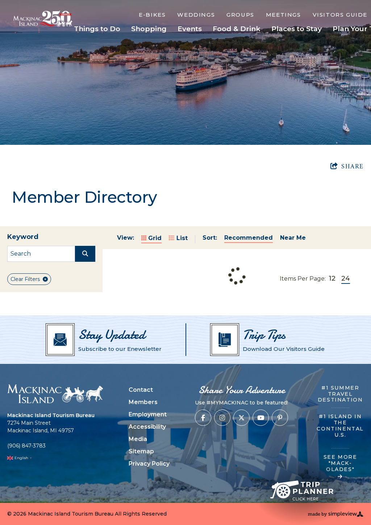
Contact (141, 389)
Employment (148, 414)
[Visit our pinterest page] (280, 418)
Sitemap (141, 451)
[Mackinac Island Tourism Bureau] (55, 393)
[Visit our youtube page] (261, 418)
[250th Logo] (45, 18)
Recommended (248, 237)
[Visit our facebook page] (203, 418)
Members (143, 402)
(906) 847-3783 (26, 445)
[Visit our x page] (241, 418)
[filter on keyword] (85, 254)
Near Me (293, 237)
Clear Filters (25, 279)
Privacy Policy (149, 463)
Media (138, 439)
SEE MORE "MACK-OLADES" (340, 463)
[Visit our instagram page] (222, 418)
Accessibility (147, 426)
